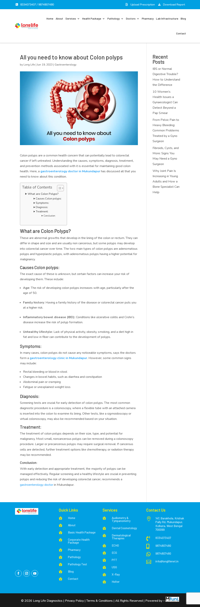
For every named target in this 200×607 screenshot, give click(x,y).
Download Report (173, 4)
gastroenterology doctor (36, 485)
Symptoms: (42, 203)
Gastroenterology (65, 64)
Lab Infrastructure (167, 18)
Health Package (91, 18)
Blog (183, 18)
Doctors (131, 18)
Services (70, 18)
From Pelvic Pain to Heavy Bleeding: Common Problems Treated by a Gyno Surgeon (166, 130)
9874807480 (46, 4)
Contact (181, 33)
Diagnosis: (42, 207)
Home (49, 18)
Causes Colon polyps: (49, 198)
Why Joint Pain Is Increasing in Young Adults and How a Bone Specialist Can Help (166, 181)
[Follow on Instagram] (26, 573)
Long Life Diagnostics (48, 601)
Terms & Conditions (99, 601)
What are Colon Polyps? (43, 194)
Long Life (29, 64)
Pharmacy (148, 18)
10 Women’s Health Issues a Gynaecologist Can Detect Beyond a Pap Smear (165, 102)
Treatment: (42, 211)
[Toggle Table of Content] (58, 188)
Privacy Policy (74, 601)
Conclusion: (50, 215)
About (59, 18)
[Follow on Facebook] (18, 573)
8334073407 (28, 4)
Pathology (113, 18)
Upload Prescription (142, 4)
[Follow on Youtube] (34, 573)
